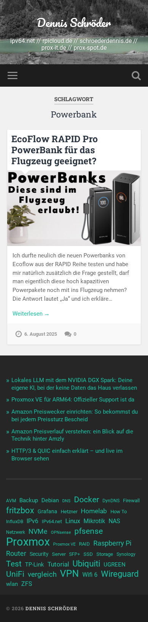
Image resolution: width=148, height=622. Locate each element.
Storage (104, 554)
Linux (72, 521)
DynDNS (111, 500)
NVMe (37, 531)
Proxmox (28, 541)
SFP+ (74, 554)
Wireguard (120, 574)
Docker (86, 499)
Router (16, 553)
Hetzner (69, 511)
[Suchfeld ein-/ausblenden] (136, 75)
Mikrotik (94, 521)
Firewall (131, 500)
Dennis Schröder (74, 22)
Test (14, 563)
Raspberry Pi (112, 543)
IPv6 (32, 521)
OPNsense (61, 532)
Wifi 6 (90, 574)
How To (118, 511)
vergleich (42, 574)
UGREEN (115, 564)
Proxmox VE (64, 544)
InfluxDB (14, 521)
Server (59, 554)
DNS (66, 500)
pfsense (88, 531)
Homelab (94, 511)
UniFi (15, 574)
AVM (11, 500)
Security (39, 554)
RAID (84, 544)
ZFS (26, 584)
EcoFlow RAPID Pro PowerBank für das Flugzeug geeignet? (54, 150)
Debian (50, 500)
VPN (69, 573)
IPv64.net (52, 521)
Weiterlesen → (31, 313)
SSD (88, 554)
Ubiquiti (86, 563)
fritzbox (20, 510)
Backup (28, 500)
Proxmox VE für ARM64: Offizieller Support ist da (72, 399)
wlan (12, 584)
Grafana (47, 511)
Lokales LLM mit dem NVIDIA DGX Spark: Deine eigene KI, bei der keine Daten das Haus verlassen (74, 384)
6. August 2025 (40, 334)
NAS (114, 521)
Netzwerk (15, 532)
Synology (126, 554)
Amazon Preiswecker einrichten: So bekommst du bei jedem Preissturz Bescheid (74, 415)
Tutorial (58, 564)
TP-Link (34, 564)
